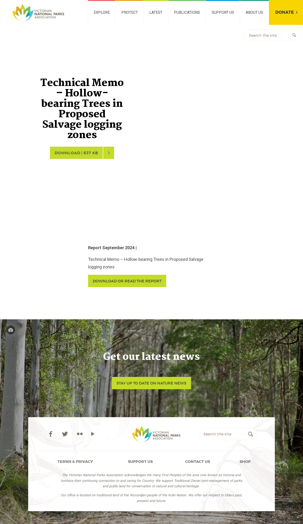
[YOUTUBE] (92, 434)
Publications (187, 12)
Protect (129, 12)
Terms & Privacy (75, 461)
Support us (223, 12)
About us (254, 12)
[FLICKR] (79, 434)
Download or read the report (127, 281)
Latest (155, 12)
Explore (102, 12)
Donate (284, 12)
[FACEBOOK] (51, 434)
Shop (245, 461)
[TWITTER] (66, 434)
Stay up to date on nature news (151, 383)
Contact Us (197, 461)
